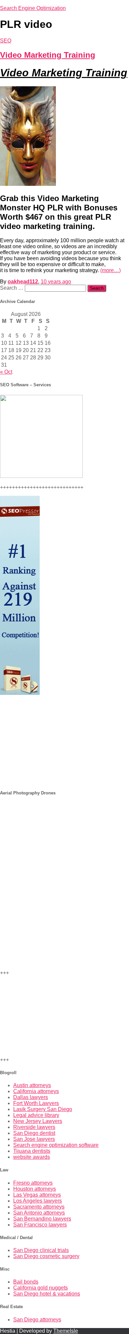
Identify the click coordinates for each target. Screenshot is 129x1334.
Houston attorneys (34, 1189)
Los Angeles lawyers (37, 1201)
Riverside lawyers (34, 1127)
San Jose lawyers (34, 1139)
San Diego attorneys (37, 1319)
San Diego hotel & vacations (46, 1294)
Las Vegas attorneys (37, 1195)
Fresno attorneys (33, 1183)
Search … (12, 288)
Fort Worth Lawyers (36, 1103)
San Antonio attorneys (39, 1213)
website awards (31, 1157)
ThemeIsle (65, 1331)
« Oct (6, 372)
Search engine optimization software (56, 1145)
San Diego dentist (34, 1133)
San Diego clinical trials (41, 1250)
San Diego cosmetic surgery (46, 1256)
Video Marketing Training (47, 54)
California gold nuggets (40, 1288)
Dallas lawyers (30, 1097)
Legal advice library (36, 1115)
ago (56, 281)
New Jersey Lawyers (37, 1121)
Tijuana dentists (31, 1151)
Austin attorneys (32, 1085)
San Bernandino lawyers (42, 1219)
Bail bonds (25, 1282)
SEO (5, 40)
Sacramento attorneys (38, 1207)
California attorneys (36, 1091)
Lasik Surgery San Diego (42, 1109)
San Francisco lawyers (40, 1224)
